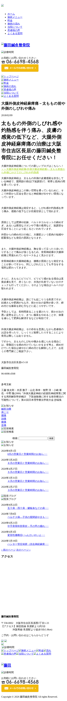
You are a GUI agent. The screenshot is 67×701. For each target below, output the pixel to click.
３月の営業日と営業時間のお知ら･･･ (28, 490)
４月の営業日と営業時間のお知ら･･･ (28, 481)
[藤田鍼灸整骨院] (15, 45)
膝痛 (3, 422)
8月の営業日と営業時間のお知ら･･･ (27, 454)
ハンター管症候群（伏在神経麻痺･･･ (28, 544)
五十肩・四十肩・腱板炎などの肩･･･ (28, 508)
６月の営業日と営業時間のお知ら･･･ (28, 463)
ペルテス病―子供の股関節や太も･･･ (28, 517)
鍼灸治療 (6, 409)
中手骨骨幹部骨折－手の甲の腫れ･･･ (28, 526)
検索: (15, 438)
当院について (14, 27)
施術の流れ (13, 23)
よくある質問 (14, 33)
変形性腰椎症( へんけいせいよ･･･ (26, 535)
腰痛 (3, 415)
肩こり (5, 412)
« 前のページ (8, 550)
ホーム (11, 14)
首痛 (3, 425)
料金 (9, 20)
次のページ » (23, 550)
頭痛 (3, 418)
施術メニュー (14, 17)
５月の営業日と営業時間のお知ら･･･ (28, 472)
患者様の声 (13, 30)
